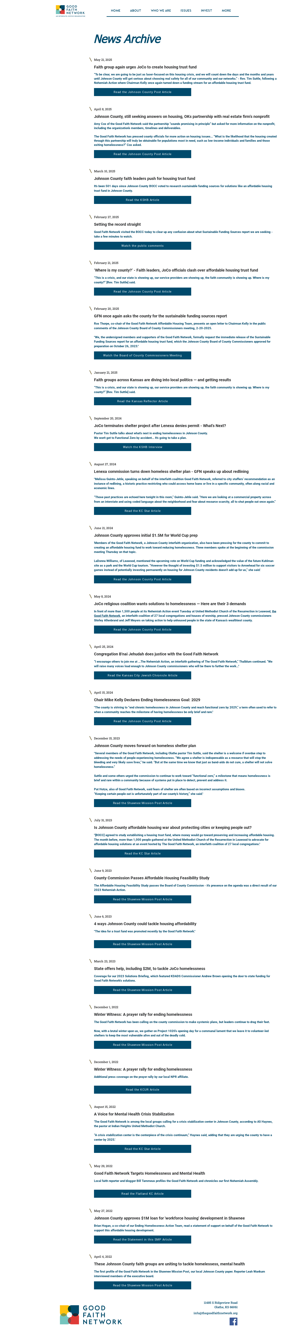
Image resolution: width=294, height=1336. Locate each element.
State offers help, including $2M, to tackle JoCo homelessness (149, 968)
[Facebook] (233, 1321)
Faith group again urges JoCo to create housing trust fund (145, 67)
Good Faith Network (128, 124)
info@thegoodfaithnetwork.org (216, 1313)
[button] (137, 11)
